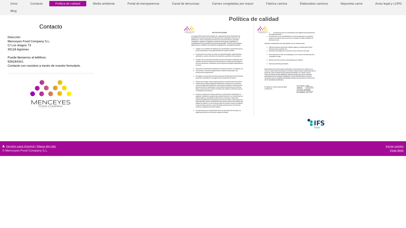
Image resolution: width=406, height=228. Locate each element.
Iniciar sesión (395, 146)
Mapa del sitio (46, 146)
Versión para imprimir (20, 146)
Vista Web (397, 150)
